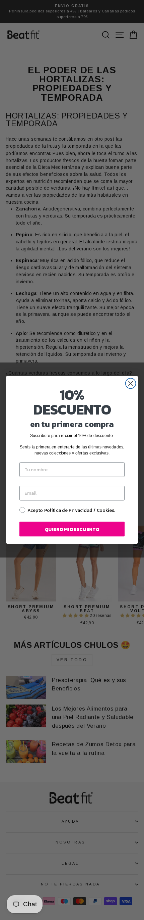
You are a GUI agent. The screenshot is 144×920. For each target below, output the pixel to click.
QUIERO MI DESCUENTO (72, 529)
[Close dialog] (131, 383)
